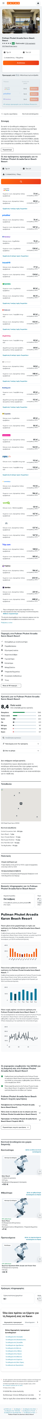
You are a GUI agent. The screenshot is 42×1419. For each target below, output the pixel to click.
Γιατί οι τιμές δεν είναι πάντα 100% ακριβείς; (20, 1399)
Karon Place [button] (6, 1221)
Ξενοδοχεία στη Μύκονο (14, 1357)
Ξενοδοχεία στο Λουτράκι (14, 1337)
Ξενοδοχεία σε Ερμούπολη (14, 1365)
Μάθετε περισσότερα (10, 614)
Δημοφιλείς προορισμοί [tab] (13, 1322)
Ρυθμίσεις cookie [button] (6, 622)
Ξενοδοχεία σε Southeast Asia (12, 1412)
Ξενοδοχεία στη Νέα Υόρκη (15, 1362)
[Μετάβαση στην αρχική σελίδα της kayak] (13, 3)
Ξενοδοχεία (17, 1409)
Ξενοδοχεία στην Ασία (29, 1409)
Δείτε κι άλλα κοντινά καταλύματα (33, 1151)
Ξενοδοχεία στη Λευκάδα (14, 1342)
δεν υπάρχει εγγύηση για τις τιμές (13, 1385)
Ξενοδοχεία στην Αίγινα (14, 1354)
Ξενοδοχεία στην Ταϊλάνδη (12, 1410)
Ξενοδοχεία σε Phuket (28, 1410)
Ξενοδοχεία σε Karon (29, 1412)
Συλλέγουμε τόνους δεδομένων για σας (18, 1395)
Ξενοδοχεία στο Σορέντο (14, 1359)
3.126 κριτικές (30, 43)
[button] (3, 3)
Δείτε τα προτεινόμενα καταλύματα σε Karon (33, 1238)
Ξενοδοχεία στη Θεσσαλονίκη (16, 1340)
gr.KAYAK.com (7, 1409)
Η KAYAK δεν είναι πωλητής (13, 1391)
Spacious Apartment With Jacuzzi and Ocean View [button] (19, 1266)
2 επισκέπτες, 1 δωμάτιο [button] (13, 58)
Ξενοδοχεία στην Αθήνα (14, 1351)
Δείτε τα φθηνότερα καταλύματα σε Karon (33, 1194)
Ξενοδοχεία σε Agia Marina (14, 1345)
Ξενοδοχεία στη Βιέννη (13, 1348)
